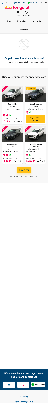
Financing (21, 21)
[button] (18, 13)
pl (42, 3)
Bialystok (7, 3)
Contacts (24, 29)
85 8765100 (20, 3)
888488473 (34, 3)
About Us (36, 21)
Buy (9, 21)
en (46, 3)
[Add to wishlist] (20, 89)
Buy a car (24, 170)
